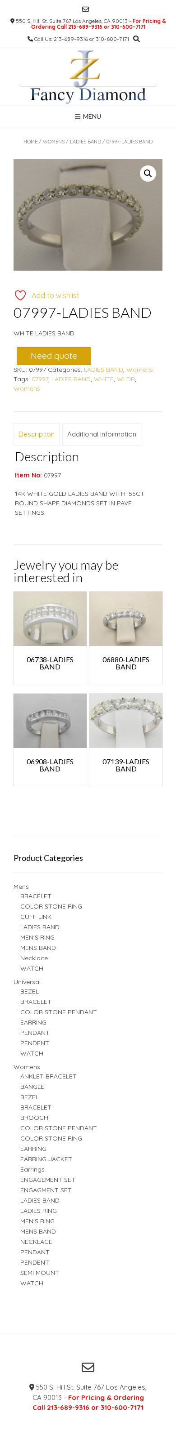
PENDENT (34, 1043)
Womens (54, 141)
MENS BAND (38, 948)
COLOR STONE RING (51, 906)
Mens (21, 886)
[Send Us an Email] (85, 9)
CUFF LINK (35, 917)
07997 (40, 379)
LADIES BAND (85, 141)
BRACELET (35, 896)
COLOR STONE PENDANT (58, 1012)
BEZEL (29, 991)
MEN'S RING (37, 937)
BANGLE (32, 1087)
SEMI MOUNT (39, 1273)
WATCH (31, 968)
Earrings (32, 1169)
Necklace (34, 958)
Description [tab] (37, 434)
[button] (148, 173)
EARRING (33, 1022)
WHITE (104, 379)
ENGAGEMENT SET (47, 1180)
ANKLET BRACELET (48, 1076)
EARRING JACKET (46, 1159)
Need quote (54, 355)
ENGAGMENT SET (46, 1190)
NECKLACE (36, 1242)
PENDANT (35, 1033)
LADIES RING (38, 1211)
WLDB (126, 379)
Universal (27, 982)
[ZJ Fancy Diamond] (88, 77)
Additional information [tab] (101, 434)
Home (30, 141)
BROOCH (34, 1118)
